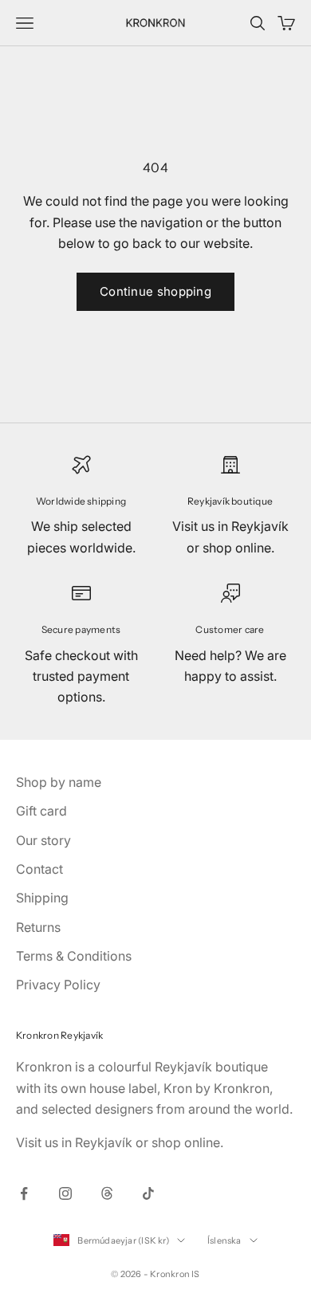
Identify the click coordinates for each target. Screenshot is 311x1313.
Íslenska (224, 1240)
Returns (38, 927)
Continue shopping (155, 291)
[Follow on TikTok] (148, 1193)
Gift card (41, 811)
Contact (39, 869)
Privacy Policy (58, 985)
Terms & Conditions (74, 956)
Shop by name (58, 782)
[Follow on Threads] (107, 1193)
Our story (43, 840)
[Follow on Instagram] (65, 1193)
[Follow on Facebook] (24, 1193)
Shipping (42, 898)
